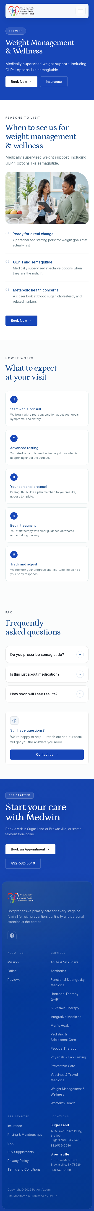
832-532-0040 (23, 863)
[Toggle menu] (81, 11)
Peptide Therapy (63, 1048)
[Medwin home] (20, 898)
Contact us (44, 754)
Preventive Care (63, 1066)
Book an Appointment (28, 849)
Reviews (14, 980)
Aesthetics (58, 971)
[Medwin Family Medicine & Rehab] (21, 11)
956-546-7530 (61, 1170)
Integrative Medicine (66, 1017)
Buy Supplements (21, 1152)
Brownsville (60, 1154)
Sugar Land (60, 1125)
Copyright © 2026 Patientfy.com (29, 1189)
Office (12, 971)
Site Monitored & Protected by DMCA (32, 1196)
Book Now (19, 82)
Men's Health (60, 1025)
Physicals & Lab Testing (68, 1057)
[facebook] (12, 935)
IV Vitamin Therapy (65, 1008)
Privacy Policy (18, 1161)
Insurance (54, 82)
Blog (11, 1143)
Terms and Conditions (24, 1169)
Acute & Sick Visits (64, 962)
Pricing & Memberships (25, 1134)
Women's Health (63, 1103)
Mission (13, 962)
